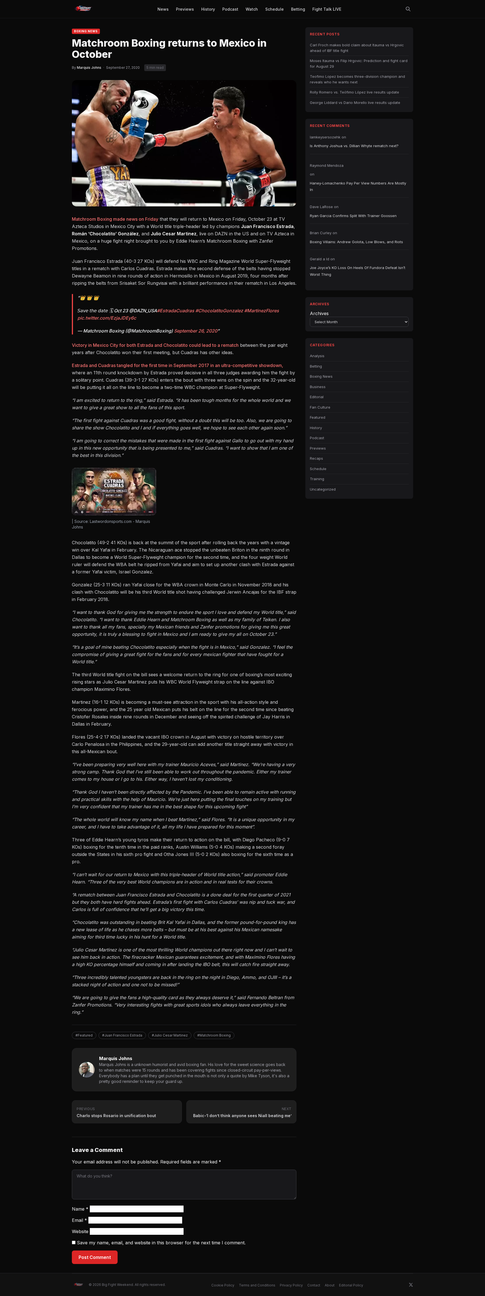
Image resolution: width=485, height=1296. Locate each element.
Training (317, 479)
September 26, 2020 (195, 331)
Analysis (317, 356)
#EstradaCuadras (175, 310)
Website (80, 1231)
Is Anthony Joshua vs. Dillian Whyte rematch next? (354, 146)
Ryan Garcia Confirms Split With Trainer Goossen (353, 215)
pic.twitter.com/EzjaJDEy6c (106, 318)
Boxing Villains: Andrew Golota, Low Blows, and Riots (356, 242)
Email (79, 1220)
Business (318, 386)
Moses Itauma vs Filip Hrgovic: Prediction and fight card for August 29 (359, 63)
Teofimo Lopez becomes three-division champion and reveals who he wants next (357, 79)
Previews (318, 448)
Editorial (317, 397)
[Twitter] (411, 1285)
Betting (316, 366)
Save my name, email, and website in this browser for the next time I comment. (161, 1242)
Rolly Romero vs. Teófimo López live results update (354, 92)
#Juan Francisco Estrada (122, 1035)
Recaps (316, 458)
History (316, 427)
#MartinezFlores (261, 310)
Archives (319, 313)
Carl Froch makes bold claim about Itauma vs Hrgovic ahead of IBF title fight (357, 48)
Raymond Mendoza (327, 165)
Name (80, 1209)
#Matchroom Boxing (214, 1035)
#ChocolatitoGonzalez (219, 310)
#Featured (84, 1035)
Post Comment (95, 1257)
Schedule (318, 468)
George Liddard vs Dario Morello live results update (355, 102)
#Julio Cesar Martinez (170, 1035)
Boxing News (86, 31)
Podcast (317, 438)
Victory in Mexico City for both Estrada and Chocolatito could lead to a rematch (155, 345)
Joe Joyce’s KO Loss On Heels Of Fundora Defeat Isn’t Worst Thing (357, 270)
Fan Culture (320, 407)
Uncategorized (323, 489)
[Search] (408, 9)
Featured (317, 417)
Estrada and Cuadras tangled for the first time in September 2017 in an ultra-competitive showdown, (177, 365)
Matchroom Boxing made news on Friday (115, 219)
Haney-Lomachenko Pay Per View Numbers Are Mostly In (358, 186)
